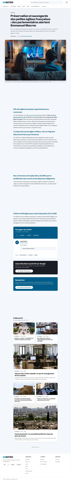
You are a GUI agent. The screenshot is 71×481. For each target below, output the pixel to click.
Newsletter (57, 461)
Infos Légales (43, 464)
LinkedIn (29, 235)
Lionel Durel (13, 36)
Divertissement (35, 6)
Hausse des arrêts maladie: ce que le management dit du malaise (34, 374)
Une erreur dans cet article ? (28, 248)
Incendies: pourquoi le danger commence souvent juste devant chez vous (23, 400)
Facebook (22, 235)
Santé (18, 6)
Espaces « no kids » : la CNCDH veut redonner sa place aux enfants (23, 339)
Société (13, 12)
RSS (4, 464)
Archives (56, 459)
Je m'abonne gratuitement (24, 287)
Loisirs (43, 6)
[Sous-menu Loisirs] (46, 6)
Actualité (5, 6)
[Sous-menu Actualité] (8, 6)
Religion (35, 255)
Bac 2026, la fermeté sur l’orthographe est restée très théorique (44, 340)
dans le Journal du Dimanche (33, 115)
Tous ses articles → (23, 245)
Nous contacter (43, 461)
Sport (23, 6)
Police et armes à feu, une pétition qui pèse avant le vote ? (46, 399)
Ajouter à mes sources (24, 271)
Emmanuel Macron (22, 255)
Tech (28, 6)
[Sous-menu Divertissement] (39, 6)
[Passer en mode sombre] (66, 2)
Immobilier (30, 255)
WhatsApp (36, 235)
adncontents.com (14, 479)
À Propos (42, 459)
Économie (13, 6)
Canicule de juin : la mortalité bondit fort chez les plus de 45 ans (33, 435)
